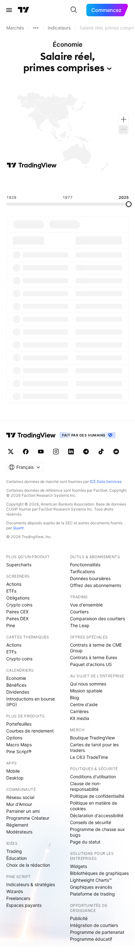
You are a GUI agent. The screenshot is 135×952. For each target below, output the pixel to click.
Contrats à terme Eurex (93, 657)
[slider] (129, 204)
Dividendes (17, 692)
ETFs (11, 591)
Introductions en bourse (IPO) (30, 701)
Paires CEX (17, 611)
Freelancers (18, 898)
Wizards (14, 891)
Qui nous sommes (88, 683)
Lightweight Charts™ (91, 880)
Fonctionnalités (85, 564)
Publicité (79, 918)
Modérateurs (19, 831)
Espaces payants (23, 905)
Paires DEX (17, 618)
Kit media (79, 718)
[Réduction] (123, 129)
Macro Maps (19, 744)
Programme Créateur (27, 818)
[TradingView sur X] (10, 451)
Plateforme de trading (92, 893)
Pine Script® (18, 751)
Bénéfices (16, 685)
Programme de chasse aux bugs (97, 832)
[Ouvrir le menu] (9, 10)
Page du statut (85, 841)
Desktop (15, 777)
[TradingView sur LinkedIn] (71, 451)
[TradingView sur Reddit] (116, 451)
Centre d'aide (84, 704)
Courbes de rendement (30, 730)
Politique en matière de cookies (93, 805)
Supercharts (18, 564)
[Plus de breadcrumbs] (36, 28)
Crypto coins (19, 604)
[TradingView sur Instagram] (55, 451)
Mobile (13, 771)
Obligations (18, 597)
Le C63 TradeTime (89, 757)
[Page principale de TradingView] (23, 10)
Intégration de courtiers (94, 925)
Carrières (79, 711)
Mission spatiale (86, 690)
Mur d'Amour (19, 804)
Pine (10, 625)
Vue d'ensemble (86, 604)
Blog (74, 697)
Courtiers (79, 611)
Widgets (78, 866)
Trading (14, 851)
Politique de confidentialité (97, 796)
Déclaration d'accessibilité (96, 815)
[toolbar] (67, 182)
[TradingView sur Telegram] (86, 451)
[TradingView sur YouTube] (40, 451)
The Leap (79, 625)
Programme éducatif (91, 939)
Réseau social (20, 797)
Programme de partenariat (97, 932)
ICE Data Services (106, 481)
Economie (16, 678)
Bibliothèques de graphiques (99, 873)
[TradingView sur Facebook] (25, 451)
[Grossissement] (123, 119)
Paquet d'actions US (91, 664)
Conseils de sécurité (90, 822)
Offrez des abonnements (95, 585)
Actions (13, 584)
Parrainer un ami (23, 811)
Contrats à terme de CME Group (96, 647)
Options (14, 737)
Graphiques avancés (91, 887)
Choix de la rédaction (28, 865)
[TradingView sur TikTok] (101, 451)
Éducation (16, 858)
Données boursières (90, 578)
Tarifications (82, 571)
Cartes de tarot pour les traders (94, 747)
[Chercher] (74, 10)
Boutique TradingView (92, 737)
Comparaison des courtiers (97, 618)
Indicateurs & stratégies (30, 884)
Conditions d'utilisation (93, 776)
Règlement (17, 825)
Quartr (18, 528)
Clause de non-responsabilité (85, 786)
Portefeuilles (18, 724)
